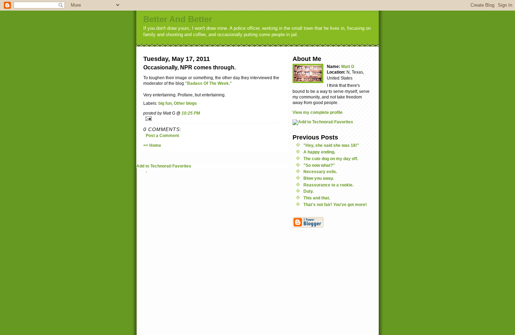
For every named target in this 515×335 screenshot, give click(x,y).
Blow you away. (318, 178)
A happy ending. (319, 152)
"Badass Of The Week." (208, 83)
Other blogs (185, 103)
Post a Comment (162, 135)
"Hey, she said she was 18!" (331, 145)
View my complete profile (318, 112)
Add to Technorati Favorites (163, 166)
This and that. (316, 198)
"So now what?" (319, 165)
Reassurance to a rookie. (328, 185)
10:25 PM (190, 113)
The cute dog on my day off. (330, 158)
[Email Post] (213, 118)
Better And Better (177, 19)
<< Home (152, 145)
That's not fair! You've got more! (335, 204)
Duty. (308, 191)
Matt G (347, 66)
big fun (165, 103)
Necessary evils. (320, 171)
